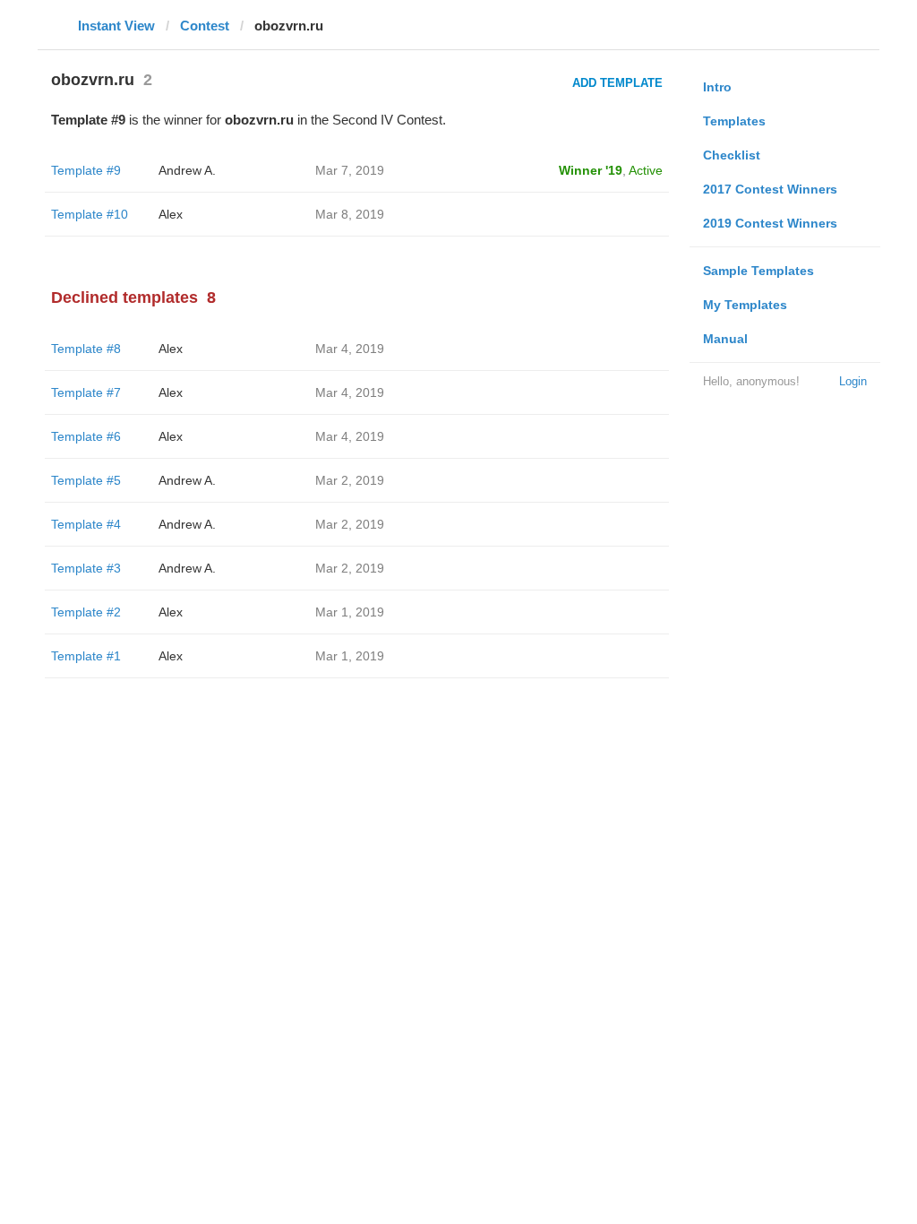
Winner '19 (590, 170)
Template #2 (86, 612)
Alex (171, 214)
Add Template (617, 83)
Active (646, 170)
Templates (734, 121)
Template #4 (86, 524)
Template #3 (86, 568)
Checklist (731, 155)
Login (853, 381)
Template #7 (86, 392)
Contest (204, 25)
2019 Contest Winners (770, 223)
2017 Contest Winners (770, 189)
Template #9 (86, 170)
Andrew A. (187, 170)
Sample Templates (758, 270)
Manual (725, 339)
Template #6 (86, 436)
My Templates (745, 304)
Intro (717, 87)
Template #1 (86, 656)
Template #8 (86, 348)
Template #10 (89, 214)
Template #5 (86, 480)
